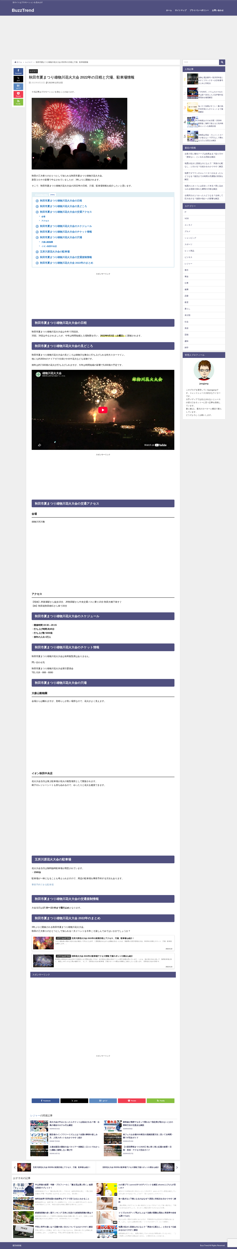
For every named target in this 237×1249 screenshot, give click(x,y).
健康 (186, 289)
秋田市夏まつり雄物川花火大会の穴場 (59, 237)
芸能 (186, 335)
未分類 (187, 315)
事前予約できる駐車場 (43, 884)
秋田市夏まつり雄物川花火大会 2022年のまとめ (64, 263)
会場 (43, 216)
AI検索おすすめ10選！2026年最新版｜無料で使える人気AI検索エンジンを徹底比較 (210, 123)
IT (185, 212)
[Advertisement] (118, 36)
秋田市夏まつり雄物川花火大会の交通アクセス (64, 212)
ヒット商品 (189, 251)
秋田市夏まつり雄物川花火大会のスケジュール (64, 226)
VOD (187, 219)
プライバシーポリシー (199, 10)
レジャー (33, 71)
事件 (186, 270)
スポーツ (188, 244)
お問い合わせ (218, 10)
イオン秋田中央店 (49, 246)
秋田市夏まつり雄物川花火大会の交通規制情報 (64, 257)
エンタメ (188, 225)
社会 (186, 322)
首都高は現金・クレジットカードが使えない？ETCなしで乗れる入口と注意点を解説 (210, 137)
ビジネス (188, 257)
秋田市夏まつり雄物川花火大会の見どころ (61, 206)
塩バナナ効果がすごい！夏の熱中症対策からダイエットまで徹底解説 (210, 109)
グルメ (187, 231)
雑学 (186, 347)
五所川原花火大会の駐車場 (53, 251)
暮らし (187, 309)
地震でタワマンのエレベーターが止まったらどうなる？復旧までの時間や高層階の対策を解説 (204, 176)
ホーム (169, 10)
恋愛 (186, 296)
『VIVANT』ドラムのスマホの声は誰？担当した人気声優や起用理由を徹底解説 (210, 94)
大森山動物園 (47, 242)
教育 (186, 302)
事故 (186, 276)
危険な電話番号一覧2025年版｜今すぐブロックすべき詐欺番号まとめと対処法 (210, 80)
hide (52, 195)
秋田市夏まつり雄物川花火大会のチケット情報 (64, 231)
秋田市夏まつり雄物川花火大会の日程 (59, 200)
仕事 (186, 283)
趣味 (186, 341)
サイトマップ (181, 10)
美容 (186, 328)
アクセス (45, 221)
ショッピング (190, 238)
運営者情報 (16, 1245)
